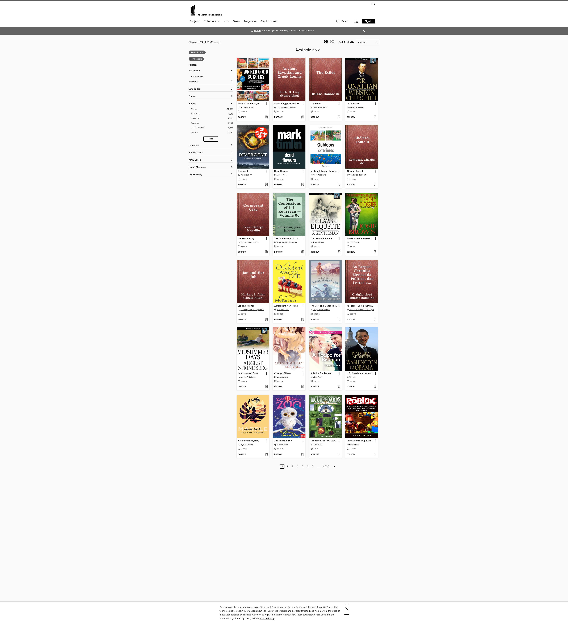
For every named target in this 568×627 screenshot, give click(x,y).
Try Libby (256, 30)
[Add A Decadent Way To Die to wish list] (302, 319)
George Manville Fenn (250, 242)
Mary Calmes (282, 377)
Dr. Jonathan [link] (353, 103)
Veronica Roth (246, 175)
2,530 (325, 466)
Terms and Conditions (271, 607)
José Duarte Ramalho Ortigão (361, 309)
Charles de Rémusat (357, 175)
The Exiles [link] (315, 103)
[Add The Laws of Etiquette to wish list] (339, 252)
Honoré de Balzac (320, 107)
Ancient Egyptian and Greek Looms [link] (287, 103)
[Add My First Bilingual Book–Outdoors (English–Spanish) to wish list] (339, 185)
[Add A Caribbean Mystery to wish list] (266, 454)
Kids (226, 21)
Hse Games (354, 444)
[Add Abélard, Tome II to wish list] (375, 185)
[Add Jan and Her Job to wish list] (266, 319)
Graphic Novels (269, 21)
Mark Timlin (282, 175)
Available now (197, 76)
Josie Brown (354, 242)
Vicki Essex (317, 377)
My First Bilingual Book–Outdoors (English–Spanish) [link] (324, 171)
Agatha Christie (247, 444)
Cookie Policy (267, 618)
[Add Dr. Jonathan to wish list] (375, 117)
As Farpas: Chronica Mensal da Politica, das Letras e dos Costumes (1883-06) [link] (360, 306)
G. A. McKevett (283, 309)
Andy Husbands (247, 107)
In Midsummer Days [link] (248, 373)
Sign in (368, 21)
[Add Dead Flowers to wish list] (302, 185)
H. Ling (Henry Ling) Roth (287, 107)
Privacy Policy (295, 607)
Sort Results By (346, 42)
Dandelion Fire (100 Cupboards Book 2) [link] (324, 441)
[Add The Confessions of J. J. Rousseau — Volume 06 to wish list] (302, 252)
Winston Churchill (356, 107)
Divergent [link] (243, 171)
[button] (342, 22)
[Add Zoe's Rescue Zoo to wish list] (302, 454)
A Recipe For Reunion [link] (321, 373)
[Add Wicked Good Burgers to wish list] (266, 117)
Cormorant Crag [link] (246, 238)
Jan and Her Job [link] (246, 306)
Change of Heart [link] (282, 373)
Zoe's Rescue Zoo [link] (283, 441)
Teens (236, 21)
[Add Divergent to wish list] (266, 185)
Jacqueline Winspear (321, 309)
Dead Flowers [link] (281, 171)
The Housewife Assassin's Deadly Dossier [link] (360, 238)
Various (352, 377)
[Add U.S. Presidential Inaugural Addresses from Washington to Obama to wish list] (375, 387)
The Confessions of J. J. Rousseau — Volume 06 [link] (287, 238)
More (211, 139)
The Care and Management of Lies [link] (324, 306)
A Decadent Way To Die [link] (286, 306)
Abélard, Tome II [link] (355, 171)
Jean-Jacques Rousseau (287, 242)
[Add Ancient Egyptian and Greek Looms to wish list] (302, 117)
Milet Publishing (319, 175)
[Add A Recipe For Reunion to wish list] (339, 387)
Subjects (195, 21)
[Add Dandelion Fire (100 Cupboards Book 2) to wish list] (339, 454)
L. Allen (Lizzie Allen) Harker (252, 309)
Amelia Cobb (282, 444)
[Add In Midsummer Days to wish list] (266, 387)
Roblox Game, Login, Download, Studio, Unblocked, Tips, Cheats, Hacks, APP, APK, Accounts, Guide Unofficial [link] (360, 441)
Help (373, 4)
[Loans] (355, 22)
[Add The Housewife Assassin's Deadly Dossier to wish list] (375, 252)
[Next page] (334, 466)
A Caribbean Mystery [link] (248, 441)
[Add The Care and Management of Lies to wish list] (339, 319)
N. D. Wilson (318, 444)
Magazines (250, 21)
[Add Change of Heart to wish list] (302, 387)
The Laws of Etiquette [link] (321, 238)
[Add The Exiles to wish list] (339, 117)
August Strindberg (248, 377)
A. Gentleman (318, 242)
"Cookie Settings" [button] (260, 614)
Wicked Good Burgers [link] (249, 103)
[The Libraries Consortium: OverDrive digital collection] (206, 10)
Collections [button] (210, 21)
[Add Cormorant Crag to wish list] (266, 252)
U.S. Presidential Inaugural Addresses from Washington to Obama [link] (360, 373)
